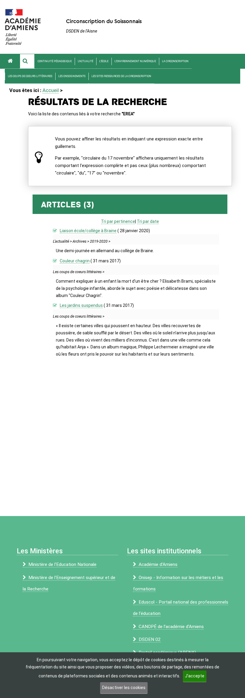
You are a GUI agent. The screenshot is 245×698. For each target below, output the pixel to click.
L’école (103, 61)
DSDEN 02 (150, 639)
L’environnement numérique (135, 61)
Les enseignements (71, 76)
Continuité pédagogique (55, 61)
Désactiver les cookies (124, 687)
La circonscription (175, 61)
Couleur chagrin (75, 260)
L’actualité (85, 61)
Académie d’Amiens (158, 564)
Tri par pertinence (118, 221)
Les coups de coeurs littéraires (30, 76)
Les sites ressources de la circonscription (121, 76)
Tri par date (148, 221)
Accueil (50, 90)
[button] (27, 61)
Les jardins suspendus (81, 305)
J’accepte (194, 675)
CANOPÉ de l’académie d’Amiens (171, 626)
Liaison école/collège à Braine (88, 230)
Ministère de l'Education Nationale (62, 564)
